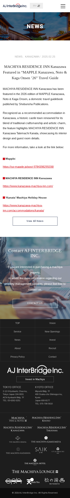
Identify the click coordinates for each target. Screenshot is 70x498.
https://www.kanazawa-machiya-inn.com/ (28, 186)
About (18, 348)
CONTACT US (35, 303)
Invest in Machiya (35, 379)
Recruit (52, 348)
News (17, 340)
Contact (52, 356)
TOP (17, 323)
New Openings (52, 331)
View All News (35, 221)
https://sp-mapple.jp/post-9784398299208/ (28, 166)
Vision (52, 323)
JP (39, 6)
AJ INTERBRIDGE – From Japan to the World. (15, 5)
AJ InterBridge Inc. (19, 366)
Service (17, 331)
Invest (52, 340)
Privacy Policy (17, 356)
